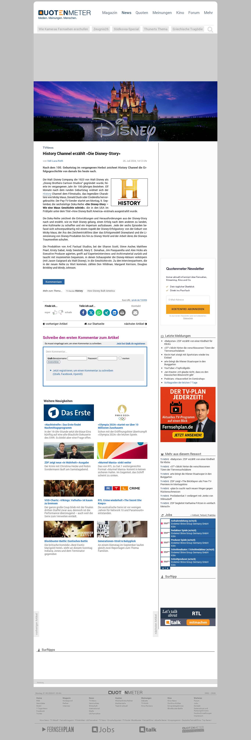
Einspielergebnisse (175, 706)
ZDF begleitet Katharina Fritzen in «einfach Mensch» (187, 505)
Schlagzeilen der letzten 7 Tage (180, 382)
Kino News (44, 720)
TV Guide (126, 720)
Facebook (40, 711)
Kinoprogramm (174, 720)
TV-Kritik (144, 703)
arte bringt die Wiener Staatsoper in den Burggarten (185, 363)
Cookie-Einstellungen (203, 713)
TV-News (92, 701)
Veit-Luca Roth (55, 160)
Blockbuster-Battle (175, 708)
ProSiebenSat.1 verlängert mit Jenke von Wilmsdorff (186, 497)
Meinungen (162, 12)
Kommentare (54, 282)
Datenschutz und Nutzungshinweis (201, 709)
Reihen (66, 703)
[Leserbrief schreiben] (135, 313)
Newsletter (40, 703)
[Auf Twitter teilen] (91, 313)
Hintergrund (68, 701)
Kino (180, 12)
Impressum (198, 716)
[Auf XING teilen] (107, 313)
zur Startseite (95, 323)
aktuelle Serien (161, 720)
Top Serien (206, 720)
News (126, 12)
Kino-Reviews (147, 706)
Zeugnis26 (101, 29)
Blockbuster (136, 720)
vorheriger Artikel (56, 323)
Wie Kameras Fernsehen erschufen (63, 29)
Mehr (208, 12)
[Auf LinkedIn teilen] (114, 313)
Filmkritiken (80, 720)
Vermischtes (94, 703)
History (47, 193)
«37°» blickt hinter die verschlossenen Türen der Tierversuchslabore (189, 349)
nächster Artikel (134, 323)
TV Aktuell (54, 720)
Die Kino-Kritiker (174, 703)
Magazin (109, 12)
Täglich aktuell (121, 706)
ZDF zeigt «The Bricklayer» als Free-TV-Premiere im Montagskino (186, 483)
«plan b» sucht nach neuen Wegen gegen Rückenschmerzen (186, 490)
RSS (38, 701)
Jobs (196, 703)
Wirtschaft (93, 706)
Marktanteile (120, 703)
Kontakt (197, 706)
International (94, 708)
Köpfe (91, 711)
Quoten (142, 12)
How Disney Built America (101, 290)
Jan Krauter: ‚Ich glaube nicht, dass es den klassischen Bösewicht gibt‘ (186, 373)
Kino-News (172, 701)
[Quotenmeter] (64, 14)
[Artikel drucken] (122, 313)
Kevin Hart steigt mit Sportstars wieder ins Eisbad (186, 356)
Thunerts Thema (155, 29)
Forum (194, 12)
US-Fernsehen (95, 713)
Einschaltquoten (114, 720)
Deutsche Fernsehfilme (191, 720)
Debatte (144, 701)
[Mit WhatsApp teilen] (99, 313)
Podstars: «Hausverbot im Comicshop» (184, 378)
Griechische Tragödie (188, 29)
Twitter (39, 713)
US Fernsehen (92, 720)
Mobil (38, 706)
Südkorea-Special (126, 29)
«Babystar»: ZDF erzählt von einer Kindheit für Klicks (188, 342)
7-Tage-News (41, 708)
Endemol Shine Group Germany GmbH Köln (190, 523)
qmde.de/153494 (139, 300)
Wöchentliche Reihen (124, 701)
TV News (102, 720)
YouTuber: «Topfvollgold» (177, 368)
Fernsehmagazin (67, 720)
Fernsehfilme (147, 720)
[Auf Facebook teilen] (83, 313)
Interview (66, 706)
